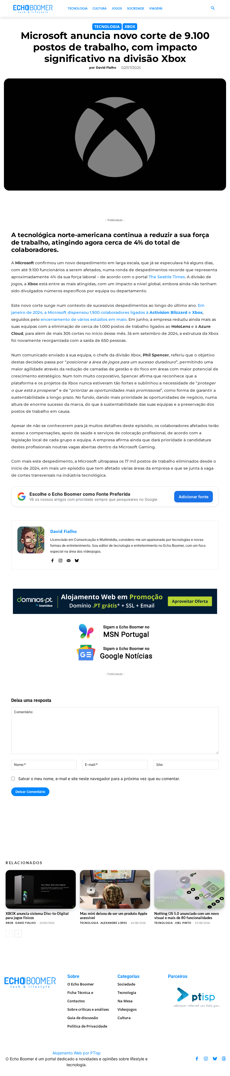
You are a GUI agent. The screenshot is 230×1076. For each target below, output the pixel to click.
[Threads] (224, 1058)
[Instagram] (60, 559)
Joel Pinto (183, 922)
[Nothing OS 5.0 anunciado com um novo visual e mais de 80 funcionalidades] (189, 889)
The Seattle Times (167, 276)
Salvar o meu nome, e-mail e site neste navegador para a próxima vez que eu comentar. (99, 778)
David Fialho (106, 67)
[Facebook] (52, 559)
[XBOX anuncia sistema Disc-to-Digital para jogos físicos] (41, 889)
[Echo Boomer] (33, 8)
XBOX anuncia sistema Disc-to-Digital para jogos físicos (37, 915)
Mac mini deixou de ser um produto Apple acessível (113, 915)
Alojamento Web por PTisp (76, 1053)
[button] (213, 8)
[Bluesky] (77, 559)
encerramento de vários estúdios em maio (84, 319)
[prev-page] (9, 933)
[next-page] (18, 933)
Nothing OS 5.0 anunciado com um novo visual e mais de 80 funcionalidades (186, 915)
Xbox (130, 26)
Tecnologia (107, 26)
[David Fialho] (30, 545)
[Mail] (68, 559)
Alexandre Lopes (113, 922)
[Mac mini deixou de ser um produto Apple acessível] (115, 889)
